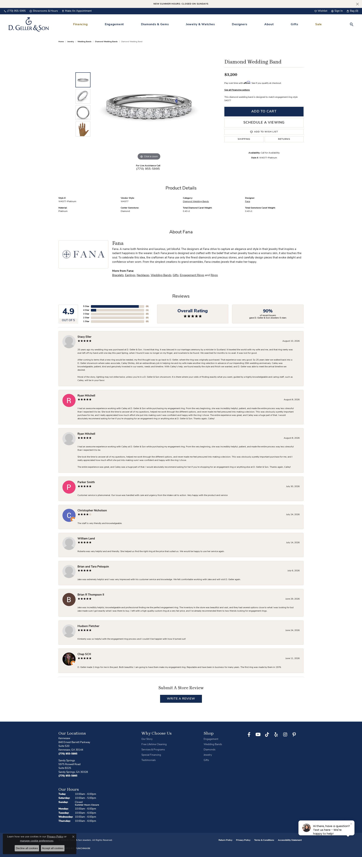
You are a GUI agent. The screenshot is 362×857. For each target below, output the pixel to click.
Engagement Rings (192, 275)
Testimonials (148, 760)
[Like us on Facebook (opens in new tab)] (249, 734)
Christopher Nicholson (92, 510)
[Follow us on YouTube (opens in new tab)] (258, 734)
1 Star (86, 321)
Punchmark (82, 848)
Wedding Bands (84, 42)
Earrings (130, 275)
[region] (149, 104)
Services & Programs (153, 750)
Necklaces (143, 275)
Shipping (244, 139)
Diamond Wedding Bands (106, 42)
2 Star (86, 318)
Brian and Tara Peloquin (93, 566)
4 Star (86, 310)
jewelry (70, 42)
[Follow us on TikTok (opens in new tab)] (267, 734)
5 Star (86, 306)
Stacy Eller (84, 337)
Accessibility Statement (290, 840)
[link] (15, 11)
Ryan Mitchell (86, 395)
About (269, 24)
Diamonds (209, 750)
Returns (284, 139)
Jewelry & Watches (200, 24)
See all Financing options (237, 90)
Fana (247, 201)
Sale (318, 24)
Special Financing (151, 755)
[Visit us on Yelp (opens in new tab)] (276, 734)
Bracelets (118, 275)
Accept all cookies (52, 848)
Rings (214, 275)
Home (61, 42)
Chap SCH (84, 654)
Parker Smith (86, 482)
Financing (80, 24)
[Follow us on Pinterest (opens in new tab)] (294, 734)
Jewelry (208, 755)
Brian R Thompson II (90, 594)
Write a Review (181, 698)
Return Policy (225, 840)
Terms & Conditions (264, 840)
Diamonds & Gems (155, 24)
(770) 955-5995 (148, 169)
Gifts (294, 24)
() (147, 306)
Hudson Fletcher (88, 626)
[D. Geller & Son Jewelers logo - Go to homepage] (28, 24)
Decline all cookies (27, 848)
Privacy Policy (243, 840)
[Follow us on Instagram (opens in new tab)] (285, 734)
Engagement (114, 24)
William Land (86, 538)
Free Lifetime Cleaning (154, 744)
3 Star (86, 314)
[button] (320, 11)
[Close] (357, 4)
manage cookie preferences (36, 840)
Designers (239, 24)
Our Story (147, 739)
